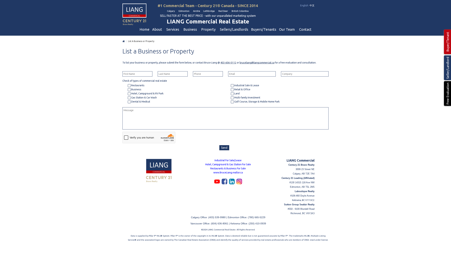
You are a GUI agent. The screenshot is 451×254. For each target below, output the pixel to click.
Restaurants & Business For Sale (228, 168)
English (304, 5)
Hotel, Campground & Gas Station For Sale (228, 164)
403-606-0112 (228, 62)
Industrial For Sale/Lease (228, 160)
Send (224, 147)
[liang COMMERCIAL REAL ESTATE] (134, 15)
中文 (312, 5)
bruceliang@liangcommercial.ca (257, 62)
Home (123, 41)
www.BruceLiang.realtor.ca (228, 172)
